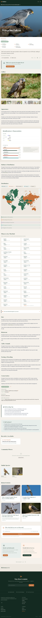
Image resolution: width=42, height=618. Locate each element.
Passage (27, 186)
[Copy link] (40, 58)
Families (23, 600)
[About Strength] (7, 149)
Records (23, 603)
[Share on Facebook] (37, 58)
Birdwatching (3, 609)
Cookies (40, 616)
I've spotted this (6, 57)
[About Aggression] (8, 154)
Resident (5, 186)
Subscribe (31, 585)
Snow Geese (10, 324)
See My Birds (20, 534)
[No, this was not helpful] (25, 562)
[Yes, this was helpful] (23, 562)
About (23, 608)
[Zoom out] (39, 191)
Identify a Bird (11, 592)
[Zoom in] (39, 189)
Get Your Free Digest (27, 555)
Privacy (37, 616)
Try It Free (5, 555)
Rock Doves (5, 172)
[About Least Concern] (9, 386)
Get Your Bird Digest (20, 592)
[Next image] (39, 87)
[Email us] (2, 603)
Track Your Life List (31, 592)
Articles (2, 608)
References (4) (5, 567)
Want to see (14, 57)
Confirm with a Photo (10, 66)
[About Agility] (6, 147)
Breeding (12, 186)
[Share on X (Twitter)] (35, 58)
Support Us (24, 609)
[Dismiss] (40, 5)
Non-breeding (20, 186)
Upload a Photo (21, 457)
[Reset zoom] (39, 193)
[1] (10, 386)
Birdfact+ (23, 611)
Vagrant (33, 186)
